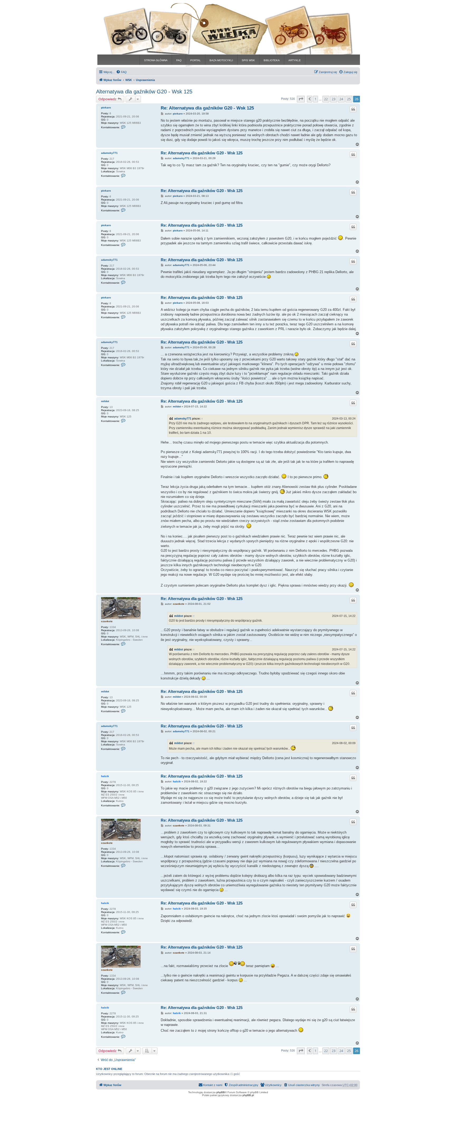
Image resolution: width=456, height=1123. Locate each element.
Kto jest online (109, 1068)
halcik (105, 776)
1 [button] (315, 99)
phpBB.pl (248, 1095)
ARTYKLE (294, 60)
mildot (105, 401)
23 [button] (333, 99)
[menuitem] (121, 72)
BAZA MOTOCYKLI (221, 60)
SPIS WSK (248, 60)
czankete (107, 621)
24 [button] (341, 99)
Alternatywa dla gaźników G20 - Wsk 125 (144, 91)
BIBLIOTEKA (272, 60)
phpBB (220, 1092)
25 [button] (349, 99)
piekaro (106, 107)
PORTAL (195, 60)
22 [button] (326, 99)
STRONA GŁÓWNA (156, 60)
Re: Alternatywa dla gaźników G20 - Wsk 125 (207, 108)
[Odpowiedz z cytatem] (353, 109)
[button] (301, 99)
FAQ (179, 60)
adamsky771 (109, 152)
